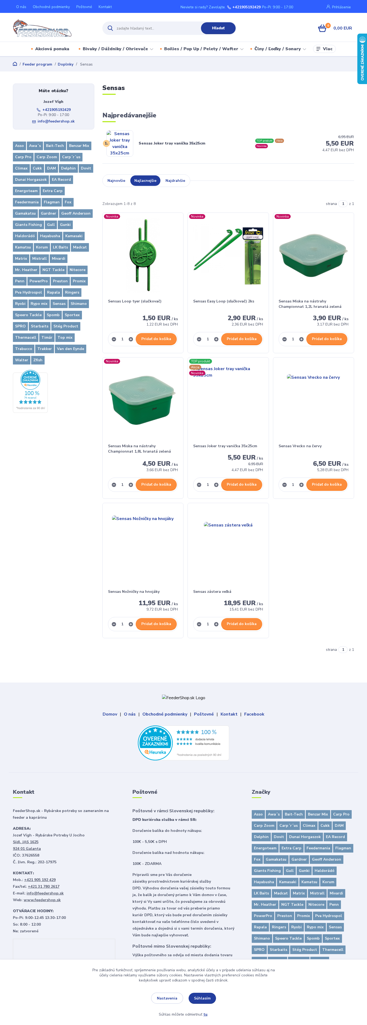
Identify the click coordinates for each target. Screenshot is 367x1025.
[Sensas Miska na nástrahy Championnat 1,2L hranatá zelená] (314, 255)
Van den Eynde (70, 348)
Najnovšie (116, 180)
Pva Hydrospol (28, 292)
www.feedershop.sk (42, 900)
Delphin (68, 168)
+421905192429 (246, 7)
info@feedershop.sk (56, 121)
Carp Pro (23, 157)
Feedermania (27, 202)
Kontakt (105, 6)
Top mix (65, 337)
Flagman (52, 202)
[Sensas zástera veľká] (228, 546)
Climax (21, 168)
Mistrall (39, 258)
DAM (51, 168)
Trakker (44, 348)
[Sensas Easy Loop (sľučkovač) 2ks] (228, 255)
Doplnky (65, 64)
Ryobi (20, 303)
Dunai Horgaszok (31, 179)
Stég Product (65, 326)
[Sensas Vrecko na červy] (314, 400)
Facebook (254, 714)
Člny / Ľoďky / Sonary (277, 49)
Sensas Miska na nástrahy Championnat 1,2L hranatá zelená (310, 304)
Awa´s (35, 145)
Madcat (80, 247)
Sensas (59, 303)
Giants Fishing (28, 224)
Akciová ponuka (52, 49)
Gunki (65, 224)
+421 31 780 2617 (43, 886)
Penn (19, 281)
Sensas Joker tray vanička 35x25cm (172, 143)
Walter (21, 360)
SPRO (20, 326)
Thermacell (25, 337)
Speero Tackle (28, 314)
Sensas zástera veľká (212, 591)
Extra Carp (53, 190)
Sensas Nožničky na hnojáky (134, 591)
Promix (79, 281)
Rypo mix (39, 303)
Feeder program (37, 64)
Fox (68, 202)
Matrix (21, 258)
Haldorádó (25, 236)
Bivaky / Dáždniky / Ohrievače (115, 49)
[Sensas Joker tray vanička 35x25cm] (228, 400)
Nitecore (77, 269)
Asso (19, 145)
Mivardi (58, 258)
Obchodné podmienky (51, 6)
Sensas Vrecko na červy (300, 446)
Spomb (53, 314)
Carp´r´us (71, 157)
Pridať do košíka (156, 338)
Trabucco (23, 348)
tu (205, 1014)
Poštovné (84, 6)
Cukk (37, 168)
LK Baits (60, 247)
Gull (51, 224)
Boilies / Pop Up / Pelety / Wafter (201, 49)
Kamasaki (73, 236)
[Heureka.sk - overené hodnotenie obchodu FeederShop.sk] (30, 391)
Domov (110, 714)
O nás (21, 6)
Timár (46, 337)
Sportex (72, 314)
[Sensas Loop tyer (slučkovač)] (143, 255)
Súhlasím (202, 998)
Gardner (48, 213)
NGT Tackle (53, 269)
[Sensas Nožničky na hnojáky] (143, 546)
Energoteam (26, 190)
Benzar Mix (79, 145)
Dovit (86, 168)
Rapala (53, 292)
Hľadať (218, 28)
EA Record (61, 179)
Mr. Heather (26, 269)
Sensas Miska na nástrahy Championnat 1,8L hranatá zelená (139, 448)
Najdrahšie (175, 180)
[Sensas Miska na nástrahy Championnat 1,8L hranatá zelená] (143, 400)
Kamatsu (23, 247)
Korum (42, 247)
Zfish (37, 360)
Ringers (72, 292)
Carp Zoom (47, 157)
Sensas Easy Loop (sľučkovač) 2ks (223, 301)
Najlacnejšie (145, 180)
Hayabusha (50, 236)
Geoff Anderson (76, 213)
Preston (60, 281)
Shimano (79, 303)
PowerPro (39, 281)
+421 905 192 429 (40, 879)
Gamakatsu (25, 213)
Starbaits (39, 326)
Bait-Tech (55, 145)
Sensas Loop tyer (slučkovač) (134, 301)
